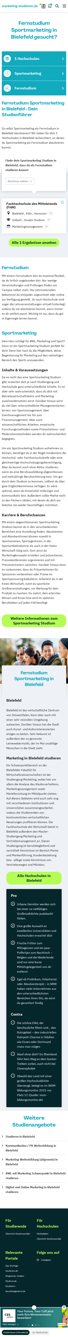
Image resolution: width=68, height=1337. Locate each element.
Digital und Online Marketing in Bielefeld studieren (33, 1189)
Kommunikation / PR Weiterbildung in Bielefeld (31, 1148)
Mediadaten (42, 1233)
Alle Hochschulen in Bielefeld (34, 878)
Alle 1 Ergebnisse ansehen (34, 242)
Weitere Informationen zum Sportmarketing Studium (34, 621)
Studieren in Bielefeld (20, 1136)
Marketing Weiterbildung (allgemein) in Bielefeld (32, 1162)
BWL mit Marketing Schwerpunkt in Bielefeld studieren (36, 1175)
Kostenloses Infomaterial (15, 1332)
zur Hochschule (40, 1332)
